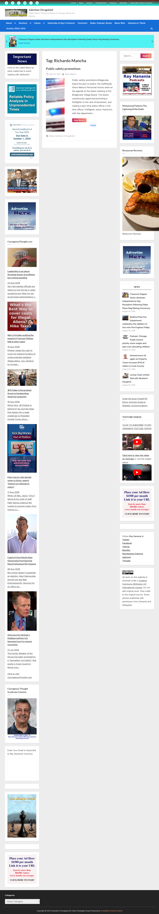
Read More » (80, 120)
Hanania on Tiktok (136, 23)
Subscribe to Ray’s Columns (141, 3)
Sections (23, 23)
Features (113, 3)
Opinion (90, 3)
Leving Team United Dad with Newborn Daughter (135, 378)
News (81, 3)
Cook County (24, 43)
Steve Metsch (70, 74)
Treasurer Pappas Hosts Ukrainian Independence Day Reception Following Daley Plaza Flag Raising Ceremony (69, 39)
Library (37, 23)
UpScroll (126, 557)
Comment (82, 23)
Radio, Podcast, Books (101, 23)
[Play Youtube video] (137, 442)
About (9, 23)
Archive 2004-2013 (15, 28)
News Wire (120, 23)
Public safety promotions (63, 68)
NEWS (137, 287)
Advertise (123, 3)
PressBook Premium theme (111, 911)
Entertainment (101, 3)
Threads (126, 561)
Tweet (93, 125)
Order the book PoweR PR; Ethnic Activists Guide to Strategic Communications (135, 402)
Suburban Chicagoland (41, 9)
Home (73, 3)
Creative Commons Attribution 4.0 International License (134, 584)
